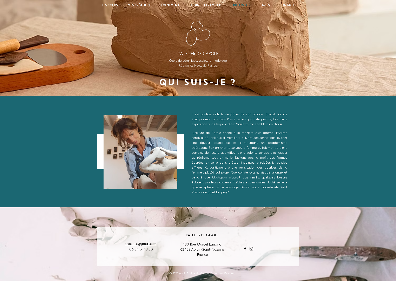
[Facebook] (245, 248)
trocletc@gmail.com (141, 243)
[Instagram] (251, 248)
